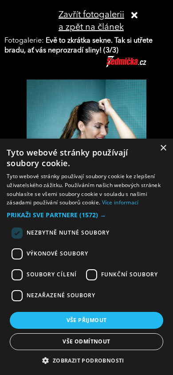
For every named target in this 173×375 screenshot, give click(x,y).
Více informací (120, 202)
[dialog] (86, 257)
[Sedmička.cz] (137, 65)
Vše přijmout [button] (87, 320)
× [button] (163, 148)
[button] (86, 215)
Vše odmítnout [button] (86, 341)
